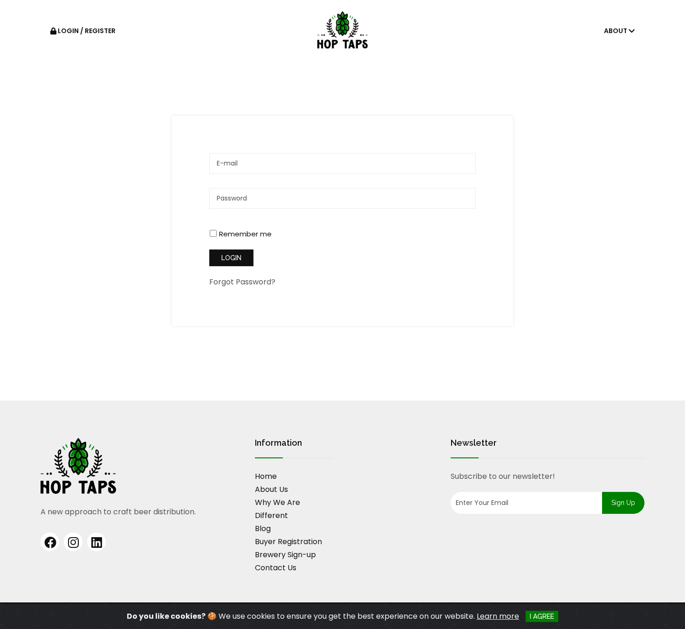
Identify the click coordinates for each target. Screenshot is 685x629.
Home (266, 476)
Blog (263, 528)
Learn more (498, 616)
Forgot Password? (242, 281)
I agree (542, 616)
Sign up (623, 502)
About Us (271, 489)
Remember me (245, 234)
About (616, 30)
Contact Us (275, 567)
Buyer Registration (288, 541)
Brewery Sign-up (285, 554)
